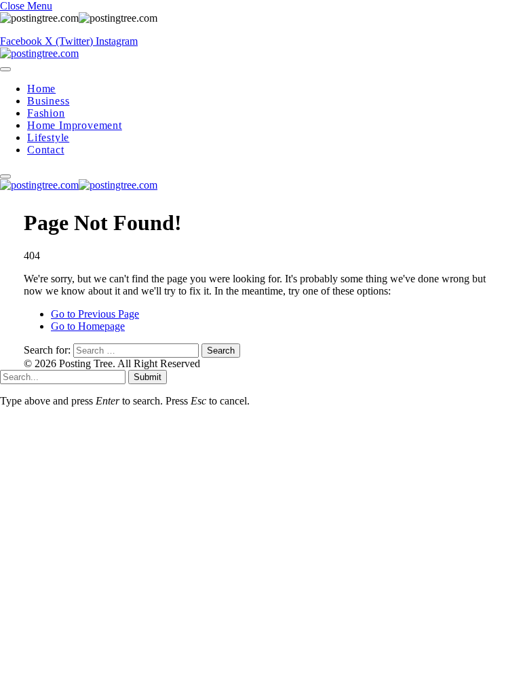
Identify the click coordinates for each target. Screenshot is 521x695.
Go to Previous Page (95, 314)
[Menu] (5, 69)
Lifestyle (48, 137)
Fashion (46, 113)
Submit (147, 377)
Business (48, 101)
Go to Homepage (88, 326)
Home (41, 88)
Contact (45, 149)
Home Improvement (74, 125)
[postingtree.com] (39, 53)
